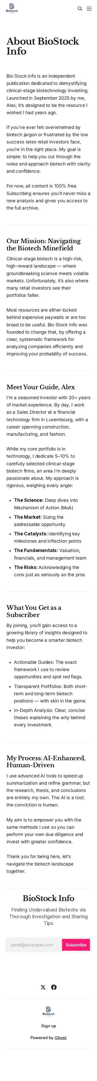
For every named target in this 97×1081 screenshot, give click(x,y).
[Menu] (89, 8)
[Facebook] (54, 987)
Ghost (61, 1037)
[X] (43, 987)
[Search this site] (80, 8)
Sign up (48, 1025)
